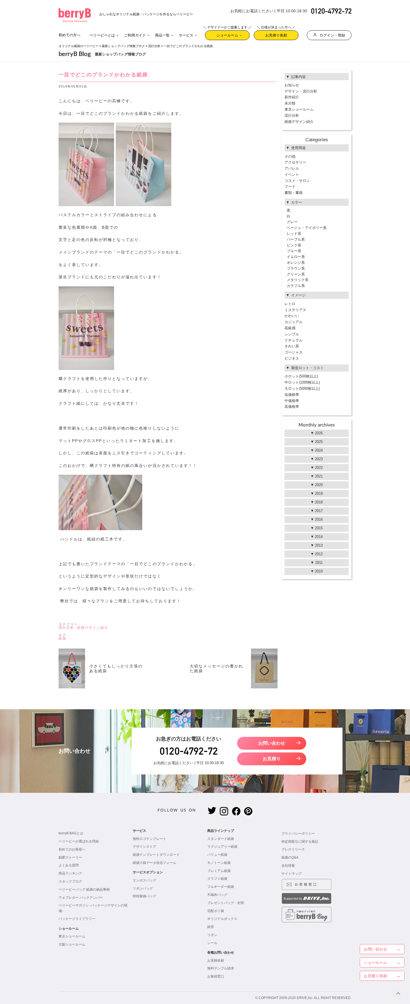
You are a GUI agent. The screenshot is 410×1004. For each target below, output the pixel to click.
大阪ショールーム (72, 944)
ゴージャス (293, 352)
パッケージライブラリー (77, 919)
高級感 (289, 328)
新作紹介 (291, 97)
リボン (212, 935)
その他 (289, 156)
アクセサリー (295, 162)
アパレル (291, 168)
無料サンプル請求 (220, 968)
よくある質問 (69, 865)
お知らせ (291, 85)
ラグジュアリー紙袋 (222, 847)
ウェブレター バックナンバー (81, 898)
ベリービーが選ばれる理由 (79, 841)
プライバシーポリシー (298, 833)
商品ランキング (70, 873)
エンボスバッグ (144, 880)
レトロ (289, 304)
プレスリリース (293, 849)
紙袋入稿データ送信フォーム (154, 863)
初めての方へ (69, 35)
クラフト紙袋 (217, 879)
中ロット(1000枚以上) (302, 382)
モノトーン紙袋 (219, 863)
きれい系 (291, 346)
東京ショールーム (298, 109)
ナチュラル (293, 340)
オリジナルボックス (222, 919)
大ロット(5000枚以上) (302, 388)
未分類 (289, 103)
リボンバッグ (143, 888)
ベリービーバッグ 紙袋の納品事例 (84, 889)
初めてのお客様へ (72, 849)
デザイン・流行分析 (300, 91)
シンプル (291, 334)
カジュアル (293, 322)
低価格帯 (291, 395)
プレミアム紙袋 (219, 871)
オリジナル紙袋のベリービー (78, 46)
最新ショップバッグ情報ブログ (123, 46)
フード (289, 186)
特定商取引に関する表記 (299, 842)
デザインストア (144, 847)
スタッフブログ (70, 881)
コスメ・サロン (297, 181)
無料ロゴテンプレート (149, 839)
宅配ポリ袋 (215, 911)
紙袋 (62, 638)
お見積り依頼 (276, 33)
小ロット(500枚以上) (301, 376)
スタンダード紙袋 (220, 839)
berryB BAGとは (71, 833)
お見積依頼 (215, 960)
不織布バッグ (217, 895)
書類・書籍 (293, 193)
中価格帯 (291, 401)
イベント (291, 174)
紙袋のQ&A (289, 857)
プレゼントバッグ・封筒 (225, 903)
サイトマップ (291, 874)
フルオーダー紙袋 (220, 887)
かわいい (291, 316)
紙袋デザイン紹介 (92, 628)
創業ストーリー (70, 857)
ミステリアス (295, 310)
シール (212, 943)
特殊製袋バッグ (144, 896)
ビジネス (291, 358)
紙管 (210, 927)
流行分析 (154, 46)
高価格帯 (291, 406)
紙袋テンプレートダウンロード (156, 855)
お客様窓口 (215, 976)
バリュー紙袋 (217, 855)
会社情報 (288, 865)
